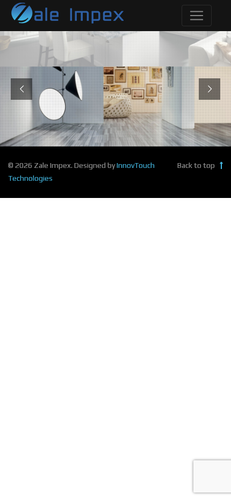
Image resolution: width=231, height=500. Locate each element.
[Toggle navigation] (197, 15)
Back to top (196, 165)
